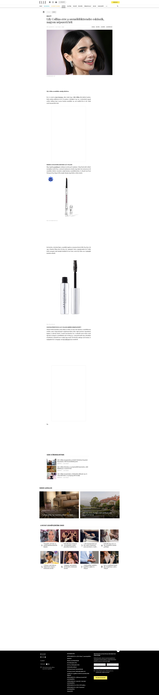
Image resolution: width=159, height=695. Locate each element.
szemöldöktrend (109, 26)
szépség (93, 26)
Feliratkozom (100, 677)
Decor (94, 6)
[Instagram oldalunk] (53, 2)
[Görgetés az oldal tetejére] (118, 650)
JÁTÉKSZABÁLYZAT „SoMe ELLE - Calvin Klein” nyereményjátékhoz (76, 682)
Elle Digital (46, 6)
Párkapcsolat (87, 6)
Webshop (115, 2)
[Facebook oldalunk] (50, 2)
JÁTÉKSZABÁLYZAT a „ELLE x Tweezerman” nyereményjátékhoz (76, 688)
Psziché (75, 6)
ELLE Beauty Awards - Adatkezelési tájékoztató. (76, 671)
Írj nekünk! (42, 660)
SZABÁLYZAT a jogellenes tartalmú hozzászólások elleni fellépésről (78, 674)
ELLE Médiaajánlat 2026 (72, 662)
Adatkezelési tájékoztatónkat (102, 672)
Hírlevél (63, 2)
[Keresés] (118, 6)
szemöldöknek (56, 167)
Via (47, 424)
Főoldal (48, 12)
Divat (41, 6)
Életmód (80, 6)
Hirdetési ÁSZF (70, 691)
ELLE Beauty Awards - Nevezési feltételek (75, 669)
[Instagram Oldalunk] (43, 657)
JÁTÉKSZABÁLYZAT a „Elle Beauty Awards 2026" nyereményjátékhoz (77, 678)
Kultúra (69, 6)
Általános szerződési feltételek (73, 660)
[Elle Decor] (42, 2)
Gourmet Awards (55, 6)
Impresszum (69, 658)
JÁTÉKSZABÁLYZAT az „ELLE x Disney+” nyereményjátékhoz (79, 656)
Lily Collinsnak (66, 339)
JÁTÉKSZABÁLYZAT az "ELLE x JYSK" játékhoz (76, 685)
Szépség (63, 6)
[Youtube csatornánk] (56, 2)
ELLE (63, 26)
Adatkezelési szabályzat (72, 667)
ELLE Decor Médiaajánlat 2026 (73, 664)
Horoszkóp (101, 6)
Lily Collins (98, 26)
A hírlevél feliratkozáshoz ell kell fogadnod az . (104, 671)
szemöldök (103, 26)
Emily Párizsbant (59, 97)
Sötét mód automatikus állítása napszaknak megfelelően (48, 668)
